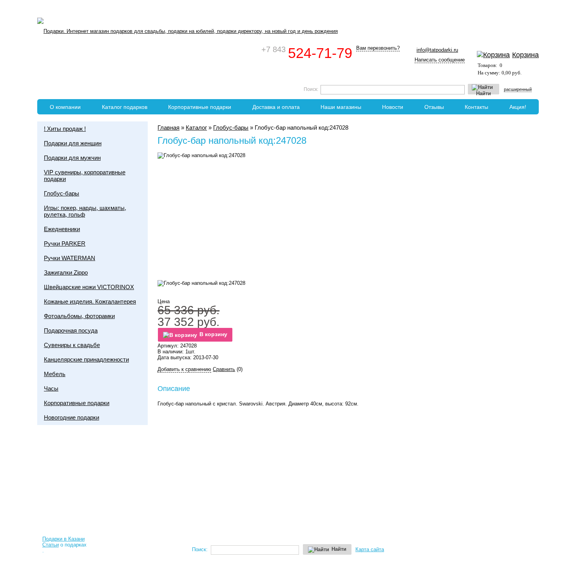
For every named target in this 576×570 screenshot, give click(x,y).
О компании (65, 107)
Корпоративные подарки (199, 107)
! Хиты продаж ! (65, 128)
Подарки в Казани (63, 539)
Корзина (525, 55)
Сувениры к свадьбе (72, 345)
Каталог (196, 127)
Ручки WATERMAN (69, 258)
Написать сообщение (440, 60)
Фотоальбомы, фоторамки (79, 316)
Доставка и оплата (276, 107)
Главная (168, 127)
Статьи (50, 545)
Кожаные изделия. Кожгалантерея (90, 301)
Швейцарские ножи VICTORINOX (89, 287)
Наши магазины (341, 107)
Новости (392, 107)
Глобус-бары (230, 127)
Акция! (517, 107)
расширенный (518, 89)
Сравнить (224, 369)
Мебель (54, 374)
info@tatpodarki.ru (437, 50)
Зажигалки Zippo (66, 272)
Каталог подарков (124, 107)
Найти (483, 92)
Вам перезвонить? (378, 48)
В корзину (213, 334)
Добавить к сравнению (184, 369)
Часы (51, 388)
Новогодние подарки (71, 417)
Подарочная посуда (71, 330)
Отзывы (434, 107)
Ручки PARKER (64, 243)
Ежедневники (62, 229)
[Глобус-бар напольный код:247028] (201, 283)
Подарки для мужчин (72, 157)
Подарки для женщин (72, 143)
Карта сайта (369, 549)
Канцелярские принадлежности (86, 359)
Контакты (476, 107)
